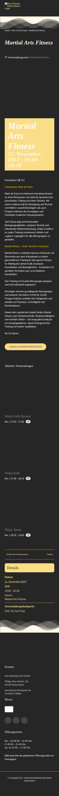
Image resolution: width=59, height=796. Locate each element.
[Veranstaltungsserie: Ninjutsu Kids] (28, 422)
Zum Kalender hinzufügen (25, 347)
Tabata (50, 554)
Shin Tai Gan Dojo (15, 611)
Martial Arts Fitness (15, 599)
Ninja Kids (12, 473)
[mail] (24, 720)
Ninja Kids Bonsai (18, 416)
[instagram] (16, 720)
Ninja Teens (13, 530)
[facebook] (8, 720)
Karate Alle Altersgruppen (17, 554)
